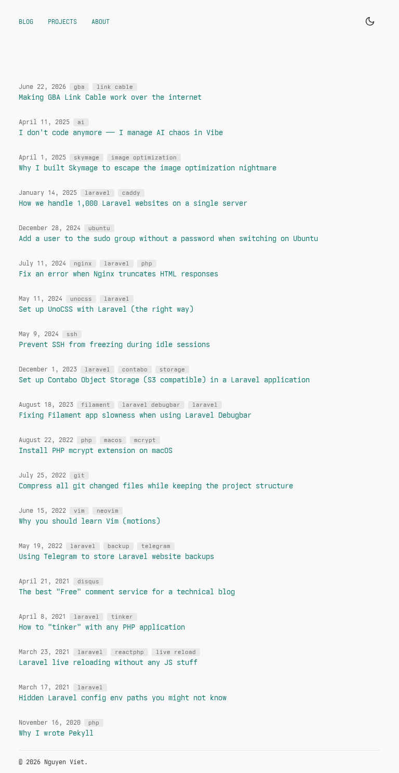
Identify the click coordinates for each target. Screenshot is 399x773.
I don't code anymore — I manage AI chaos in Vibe (121, 132)
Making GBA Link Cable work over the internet (110, 97)
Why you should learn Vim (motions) (89, 521)
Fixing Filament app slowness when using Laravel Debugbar (135, 415)
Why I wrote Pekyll (56, 733)
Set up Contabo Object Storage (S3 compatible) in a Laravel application (164, 379)
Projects (62, 21)
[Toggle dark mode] (370, 21)
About (100, 21)
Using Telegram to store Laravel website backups (116, 556)
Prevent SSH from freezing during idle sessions (114, 344)
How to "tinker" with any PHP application (102, 627)
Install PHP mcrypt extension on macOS (95, 450)
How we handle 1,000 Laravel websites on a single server (133, 203)
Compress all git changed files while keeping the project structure (156, 485)
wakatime (365, 762)
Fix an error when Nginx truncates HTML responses (118, 273)
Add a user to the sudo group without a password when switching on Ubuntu (168, 238)
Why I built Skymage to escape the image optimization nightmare (147, 167)
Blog (26, 21)
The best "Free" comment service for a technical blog (127, 591)
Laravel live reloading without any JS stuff (108, 662)
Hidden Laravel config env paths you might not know (123, 697)
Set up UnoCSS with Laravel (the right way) (106, 309)
